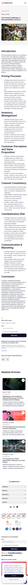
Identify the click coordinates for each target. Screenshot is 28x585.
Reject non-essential (14, 579)
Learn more (4, 350)
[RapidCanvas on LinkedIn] (11, 507)
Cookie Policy (11, 572)
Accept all (14, 575)
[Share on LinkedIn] (3, 359)
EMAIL (2, 325)
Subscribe (14, 335)
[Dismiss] (27, 575)
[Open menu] (25, 3)
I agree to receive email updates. (11, 331)
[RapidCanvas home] (6, 3)
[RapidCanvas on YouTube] (17, 507)
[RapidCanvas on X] (14, 507)
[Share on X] (7, 359)
